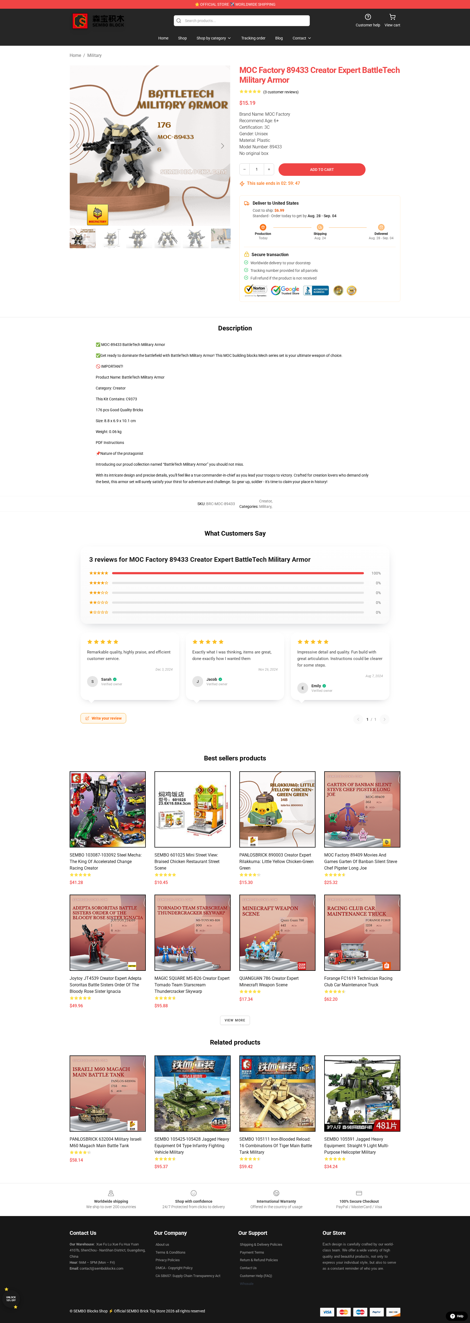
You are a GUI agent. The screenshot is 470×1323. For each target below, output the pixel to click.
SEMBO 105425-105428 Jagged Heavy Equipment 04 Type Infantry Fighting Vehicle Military (191, 1146)
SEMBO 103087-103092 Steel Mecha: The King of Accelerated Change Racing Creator (106, 861)
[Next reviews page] (384, 719)
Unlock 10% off (11, 1299)
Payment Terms (252, 1252)
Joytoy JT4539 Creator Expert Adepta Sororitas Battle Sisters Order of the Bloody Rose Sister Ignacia (105, 985)
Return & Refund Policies (259, 1260)
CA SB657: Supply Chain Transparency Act (188, 1276)
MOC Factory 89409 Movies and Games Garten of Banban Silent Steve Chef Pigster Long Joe (360, 861)
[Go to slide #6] (224, 238)
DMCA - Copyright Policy (174, 1268)
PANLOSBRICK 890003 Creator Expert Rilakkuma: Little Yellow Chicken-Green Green (276, 861)
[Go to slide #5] (196, 238)
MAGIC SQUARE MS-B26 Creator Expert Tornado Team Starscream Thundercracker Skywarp (192, 985)
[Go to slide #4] (167, 238)
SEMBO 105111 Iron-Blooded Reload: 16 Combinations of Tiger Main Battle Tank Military (275, 1146)
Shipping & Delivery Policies (261, 1244)
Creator (265, 501)
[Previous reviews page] (358, 719)
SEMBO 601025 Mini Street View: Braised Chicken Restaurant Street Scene (186, 861)
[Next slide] (222, 146)
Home (75, 55)
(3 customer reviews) (281, 92)
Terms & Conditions (170, 1252)
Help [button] (460, 1316)
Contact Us (248, 1268)
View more (235, 1020)
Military (94, 55)
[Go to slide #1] (83, 238)
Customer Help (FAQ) (256, 1276)
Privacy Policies (168, 1260)
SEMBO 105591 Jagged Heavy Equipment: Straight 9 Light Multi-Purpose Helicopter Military (356, 1146)
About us (162, 1244)
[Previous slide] (78, 146)
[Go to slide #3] (139, 238)
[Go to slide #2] (111, 238)
